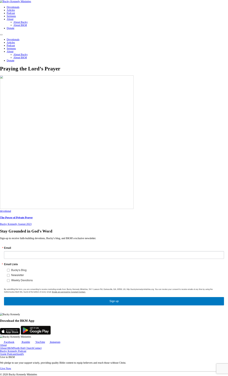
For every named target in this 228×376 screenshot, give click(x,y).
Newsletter (17, 275)
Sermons (11, 16)
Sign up (114, 301)
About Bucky (20, 22)
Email (7, 247)
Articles (11, 10)
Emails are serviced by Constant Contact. (69, 291)
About (10, 19)
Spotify (20, 354)
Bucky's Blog (19, 270)
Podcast (11, 13)
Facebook (8, 342)
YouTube (40, 342)
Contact (37, 348)
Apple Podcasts (8, 354)
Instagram (54, 342)
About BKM (20, 25)
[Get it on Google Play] (36, 333)
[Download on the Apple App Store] (10, 333)
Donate (10, 28)
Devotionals (13, 7)
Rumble (25, 342)
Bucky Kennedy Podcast (13, 351)
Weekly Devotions (22, 280)
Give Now (5, 368)
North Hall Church (23, 348)
